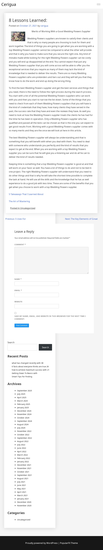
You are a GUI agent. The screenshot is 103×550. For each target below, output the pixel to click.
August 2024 (22, 424)
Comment (20, 244)
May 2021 (21, 488)
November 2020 (24, 505)
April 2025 (21, 397)
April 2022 (21, 451)
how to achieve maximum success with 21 (30, 370)
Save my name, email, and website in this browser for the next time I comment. (50, 317)
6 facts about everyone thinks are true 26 (30, 366)
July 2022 (21, 444)
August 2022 (22, 441)
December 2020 (24, 502)
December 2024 (24, 411)
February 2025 (23, 404)
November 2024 (24, 414)
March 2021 (22, 495)
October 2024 (23, 417)
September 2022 (24, 438)
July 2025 (21, 394)
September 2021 (24, 475)
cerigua (44, 25)
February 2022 (23, 458)
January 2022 (23, 461)
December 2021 (24, 465)
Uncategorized (23, 519)
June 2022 (21, 448)
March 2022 (22, 455)
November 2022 (24, 431)
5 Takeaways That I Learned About (26, 194)
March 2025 (22, 401)
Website (18, 301)
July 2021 (21, 482)
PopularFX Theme (69, 543)
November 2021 (24, 468)
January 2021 (23, 498)
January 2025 (23, 407)
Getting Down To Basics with (24, 373)
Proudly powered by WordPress (41, 543)
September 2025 (24, 390)
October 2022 (23, 434)
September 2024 (24, 421)
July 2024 (21, 427)
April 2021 (21, 492)
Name (18, 279)
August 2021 (22, 478)
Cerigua (8, 4)
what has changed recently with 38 (27, 363)
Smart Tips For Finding (22, 376)
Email (18, 290)
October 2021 (23, 471)
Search (11, 342)
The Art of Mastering (19, 201)
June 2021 (21, 485)
